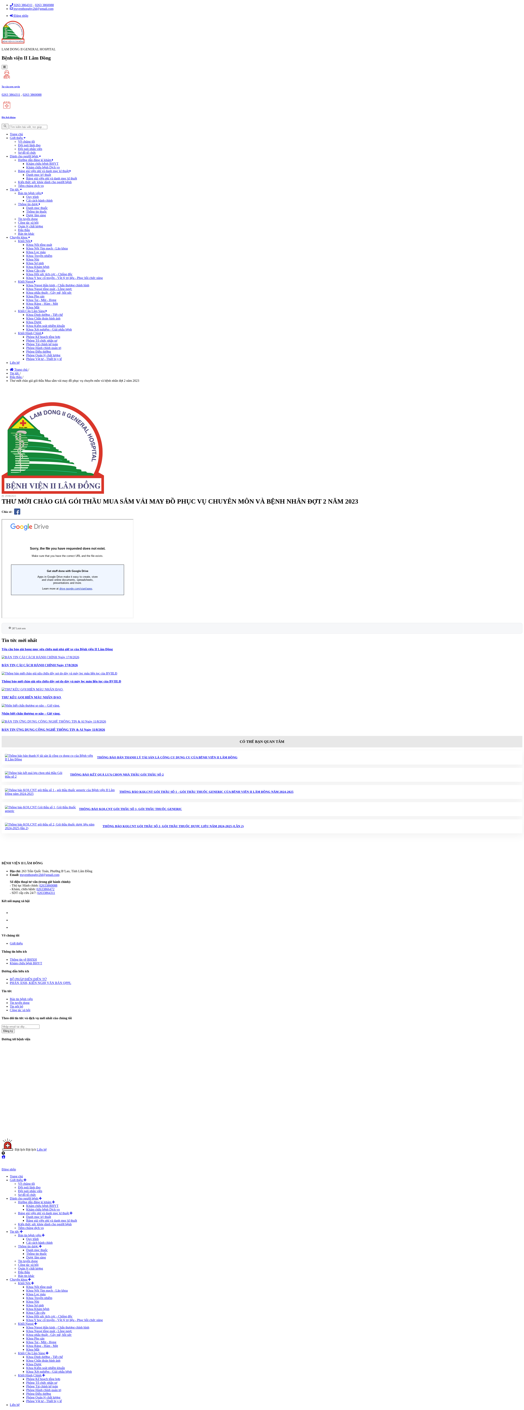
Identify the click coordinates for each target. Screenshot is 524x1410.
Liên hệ (15, 362)
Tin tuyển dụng (28, 219)
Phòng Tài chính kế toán (42, 344)
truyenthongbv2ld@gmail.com (33, 8)
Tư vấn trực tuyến (11, 86)
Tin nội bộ (16, 1006)
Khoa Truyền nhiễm (39, 256)
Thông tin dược (28, 204)
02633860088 (48, 885)
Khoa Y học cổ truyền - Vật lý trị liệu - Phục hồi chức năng (64, 278)
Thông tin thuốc (36, 211)
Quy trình (32, 197)
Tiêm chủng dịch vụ (31, 186)
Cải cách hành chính (39, 200)
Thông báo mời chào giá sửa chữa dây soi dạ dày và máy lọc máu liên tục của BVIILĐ (61, 681)
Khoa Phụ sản (35, 296)
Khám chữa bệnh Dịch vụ (43, 167)
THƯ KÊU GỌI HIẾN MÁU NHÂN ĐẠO (32, 697)
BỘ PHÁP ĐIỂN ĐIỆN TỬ (28, 979)
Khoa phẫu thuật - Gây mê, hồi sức (49, 292)
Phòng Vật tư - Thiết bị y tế (44, 359)
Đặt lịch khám (9, 117)
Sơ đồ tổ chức (27, 152)
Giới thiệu (17, 138)
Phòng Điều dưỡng (38, 351)
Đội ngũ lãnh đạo (29, 145)
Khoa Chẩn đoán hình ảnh (43, 318)
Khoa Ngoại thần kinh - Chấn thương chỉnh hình (57, 285)
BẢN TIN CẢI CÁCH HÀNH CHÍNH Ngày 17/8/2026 (40, 665)
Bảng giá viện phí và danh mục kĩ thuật (44, 171)
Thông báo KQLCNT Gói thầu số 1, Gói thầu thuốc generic (130, 809)
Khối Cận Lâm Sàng (32, 311)
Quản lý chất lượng (30, 226)
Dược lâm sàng (36, 215)
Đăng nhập (20, 15)
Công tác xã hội (28, 222)
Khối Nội (24, 241)
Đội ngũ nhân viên (30, 149)
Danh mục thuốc (37, 208)
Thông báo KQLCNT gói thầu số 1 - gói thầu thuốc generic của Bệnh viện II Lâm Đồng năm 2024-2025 (206, 791)
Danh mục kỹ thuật (38, 174)
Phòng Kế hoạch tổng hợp (43, 337)
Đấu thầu (24, 230)
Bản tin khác (26, 233)
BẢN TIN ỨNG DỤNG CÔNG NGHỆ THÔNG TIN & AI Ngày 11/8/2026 (53, 729)
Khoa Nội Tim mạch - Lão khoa (47, 248)
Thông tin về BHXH (23, 959)
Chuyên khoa (19, 237)
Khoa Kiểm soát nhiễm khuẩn (45, 326)
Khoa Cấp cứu (35, 270)
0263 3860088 (44, 5)
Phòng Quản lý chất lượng (43, 355)
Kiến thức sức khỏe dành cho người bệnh (45, 182)
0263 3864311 (23, 5)
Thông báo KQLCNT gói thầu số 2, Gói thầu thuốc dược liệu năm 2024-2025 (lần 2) (173, 826)
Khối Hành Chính (30, 333)
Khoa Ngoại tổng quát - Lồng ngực (49, 289)
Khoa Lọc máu (36, 252)
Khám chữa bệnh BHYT (42, 163)
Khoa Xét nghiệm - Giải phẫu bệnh (49, 329)
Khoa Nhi (32, 259)
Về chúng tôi (26, 141)
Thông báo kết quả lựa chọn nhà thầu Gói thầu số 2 (117, 774)
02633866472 (45, 889)
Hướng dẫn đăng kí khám (35, 160)
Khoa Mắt (32, 307)
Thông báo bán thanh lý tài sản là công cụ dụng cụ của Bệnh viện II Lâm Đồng (167, 757)
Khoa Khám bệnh (37, 267)
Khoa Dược (34, 322)
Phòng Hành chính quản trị (43, 348)
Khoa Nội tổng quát (39, 244)
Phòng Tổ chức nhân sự (41, 340)
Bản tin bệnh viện (30, 193)
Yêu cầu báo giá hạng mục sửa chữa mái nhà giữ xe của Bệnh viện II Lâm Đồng (57, 649)
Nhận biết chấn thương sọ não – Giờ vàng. (31, 713)
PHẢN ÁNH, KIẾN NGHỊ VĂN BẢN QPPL (40, 983)
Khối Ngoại (26, 281)
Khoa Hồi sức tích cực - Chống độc (49, 274)
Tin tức (15, 189)
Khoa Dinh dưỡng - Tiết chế (44, 314)
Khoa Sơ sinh (35, 263)
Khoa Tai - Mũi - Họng (41, 300)
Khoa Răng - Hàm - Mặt (42, 303)
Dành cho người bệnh (24, 156)
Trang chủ (16, 134)
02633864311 (46, 893)
